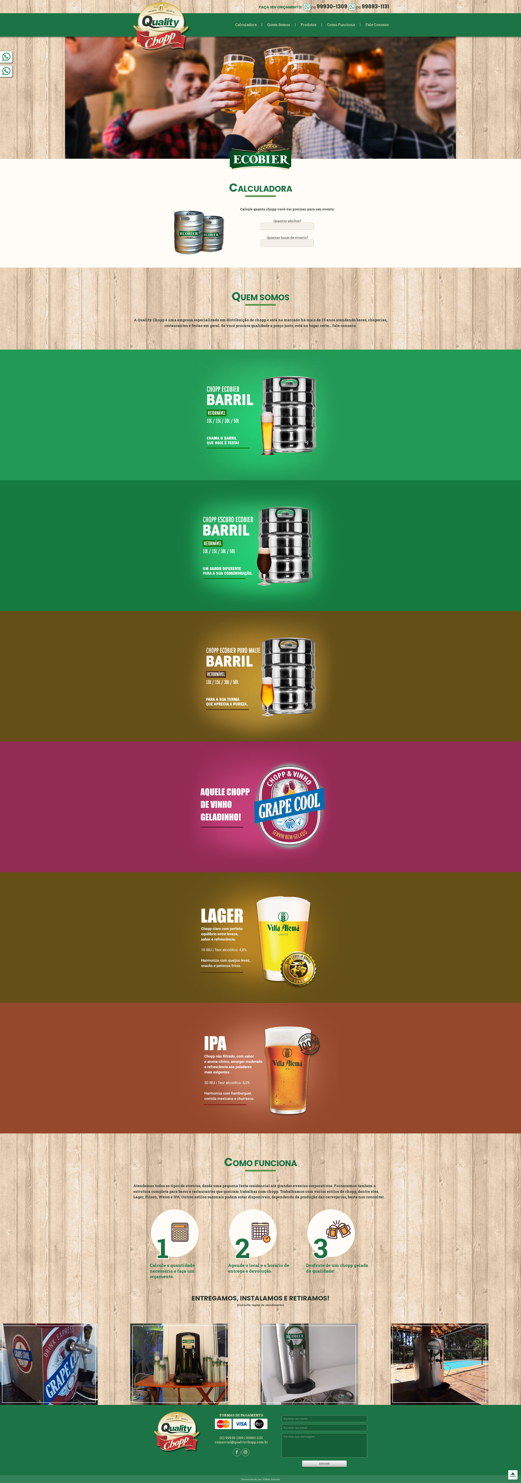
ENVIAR (324, 1463)
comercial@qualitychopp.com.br (241, 1442)
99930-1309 (329, 6)
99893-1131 (372, 6)
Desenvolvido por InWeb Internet (260, 1479)
